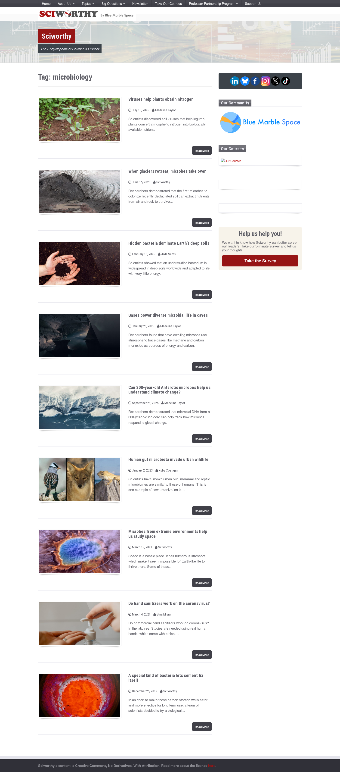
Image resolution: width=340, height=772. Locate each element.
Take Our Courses (168, 3)
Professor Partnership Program (212, 3)
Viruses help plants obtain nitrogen (161, 99)
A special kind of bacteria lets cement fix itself (165, 678)
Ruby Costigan (168, 470)
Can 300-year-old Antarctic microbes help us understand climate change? (169, 390)
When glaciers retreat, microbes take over (167, 171)
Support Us (253, 3)
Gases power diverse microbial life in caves (168, 315)
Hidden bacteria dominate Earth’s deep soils (168, 243)
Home (46, 3)
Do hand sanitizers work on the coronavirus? (169, 603)
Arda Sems (168, 254)
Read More (202, 151)
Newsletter (140, 3)
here (211, 765)
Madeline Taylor (165, 110)
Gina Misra (163, 614)
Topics (87, 3)
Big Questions (112, 3)
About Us (65, 3)
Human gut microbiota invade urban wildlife (168, 459)
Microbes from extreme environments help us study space (167, 534)
